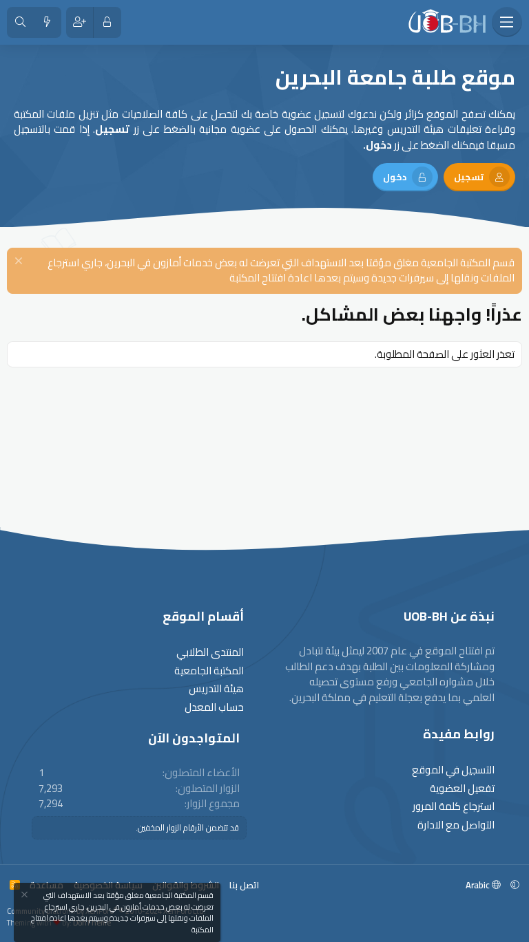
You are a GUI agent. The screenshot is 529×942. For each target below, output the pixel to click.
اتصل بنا (244, 885)
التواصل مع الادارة (456, 825)
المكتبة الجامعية (209, 671)
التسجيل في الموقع (453, 770)
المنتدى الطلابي (210, 652)
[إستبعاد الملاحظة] (20, 262)
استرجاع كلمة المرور (454, 807)
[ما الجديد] (47, 22)
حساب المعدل (214, 707)
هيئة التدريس (216, 689)
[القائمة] (507, 22)
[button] (515, 885)
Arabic (479, 885)
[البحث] (20, 22)
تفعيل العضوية (462, 789)
